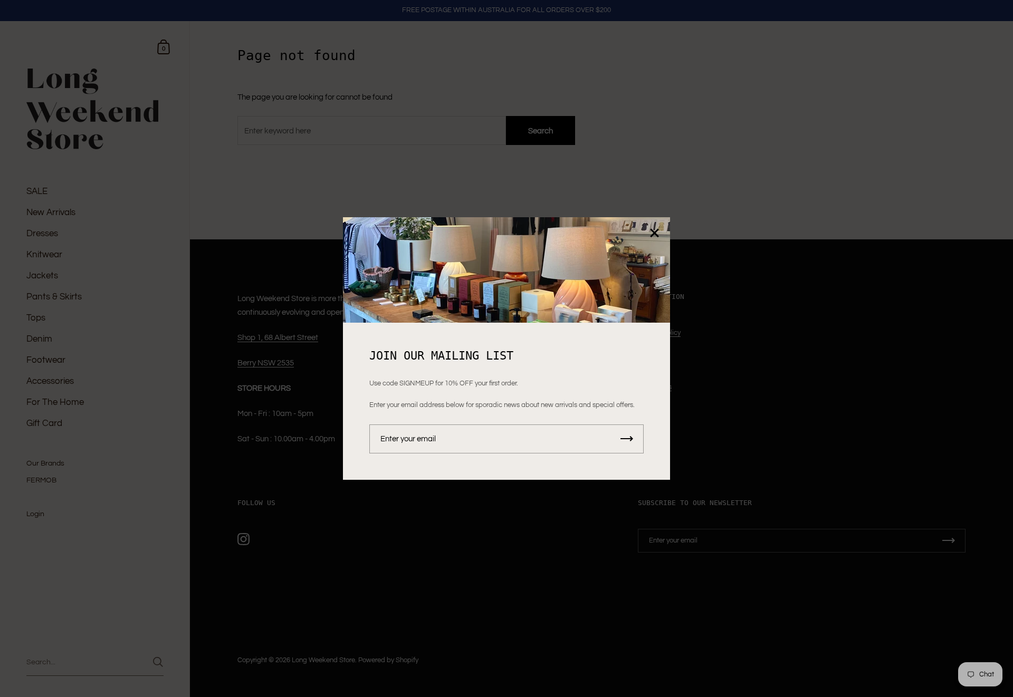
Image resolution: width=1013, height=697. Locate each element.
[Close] (654, 233)
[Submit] (626, 438)
